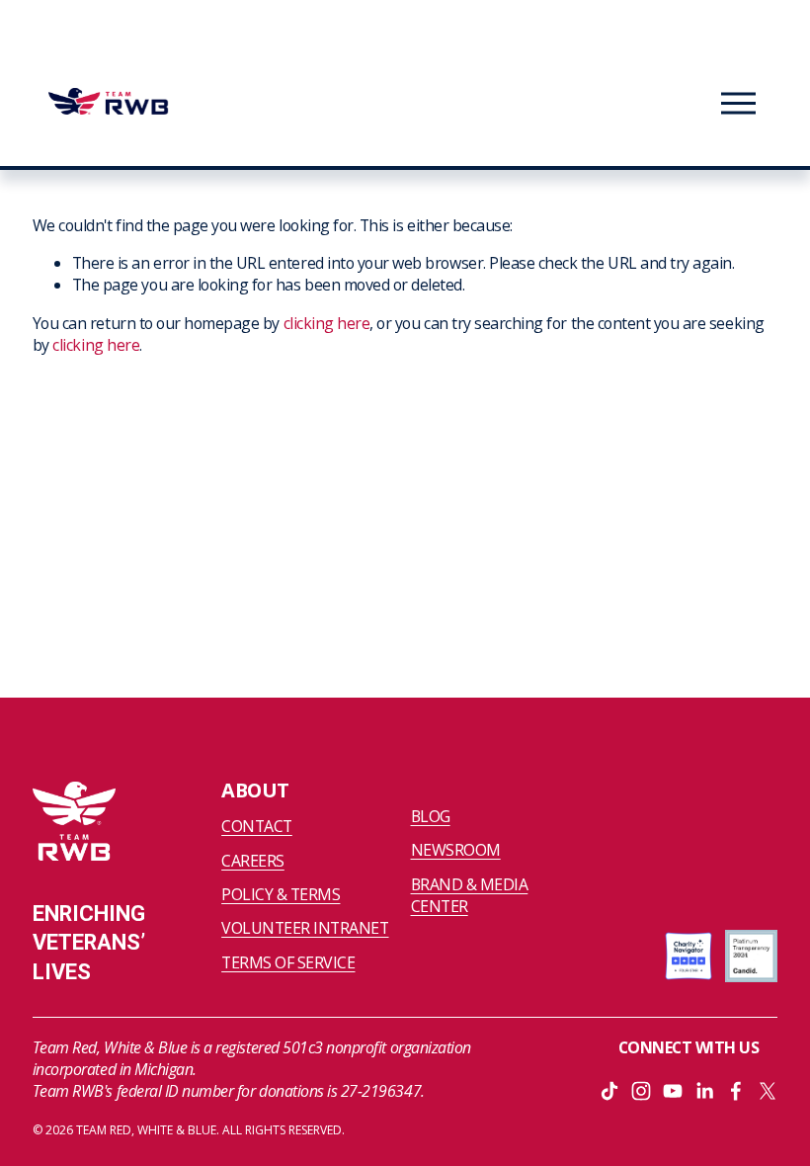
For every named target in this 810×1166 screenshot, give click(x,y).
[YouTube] (673, 1091)
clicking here (327, 323)
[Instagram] (641, 1091)
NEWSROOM (456, 850)
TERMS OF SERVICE (288, 962)
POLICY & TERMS (280, 894)
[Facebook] (736, 1091)
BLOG (430, 816)
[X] (767, 1091)
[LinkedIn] (704, 1091)
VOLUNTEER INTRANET (304, 928)
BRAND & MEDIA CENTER (469, 895)
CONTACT (256, 826)
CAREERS (252, 861)
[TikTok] (609, 1091)
